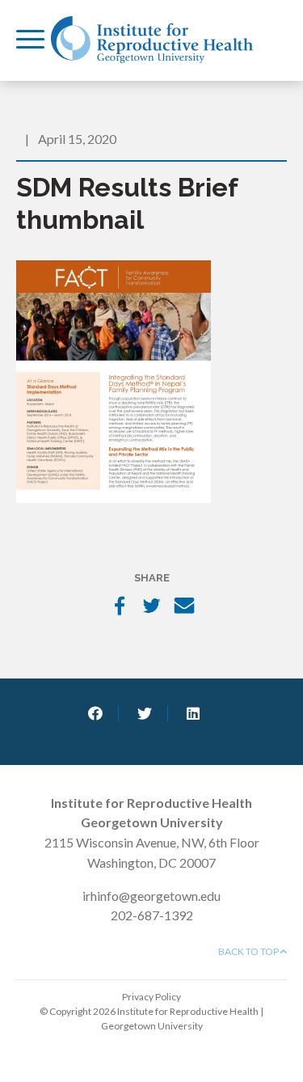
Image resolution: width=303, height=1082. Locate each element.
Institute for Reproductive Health (152, 39)
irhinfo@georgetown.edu (151, 895)
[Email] (184, 607)
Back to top (249, 951)
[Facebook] (119, 607)
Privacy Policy (151, 997)
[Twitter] (152, 607)
